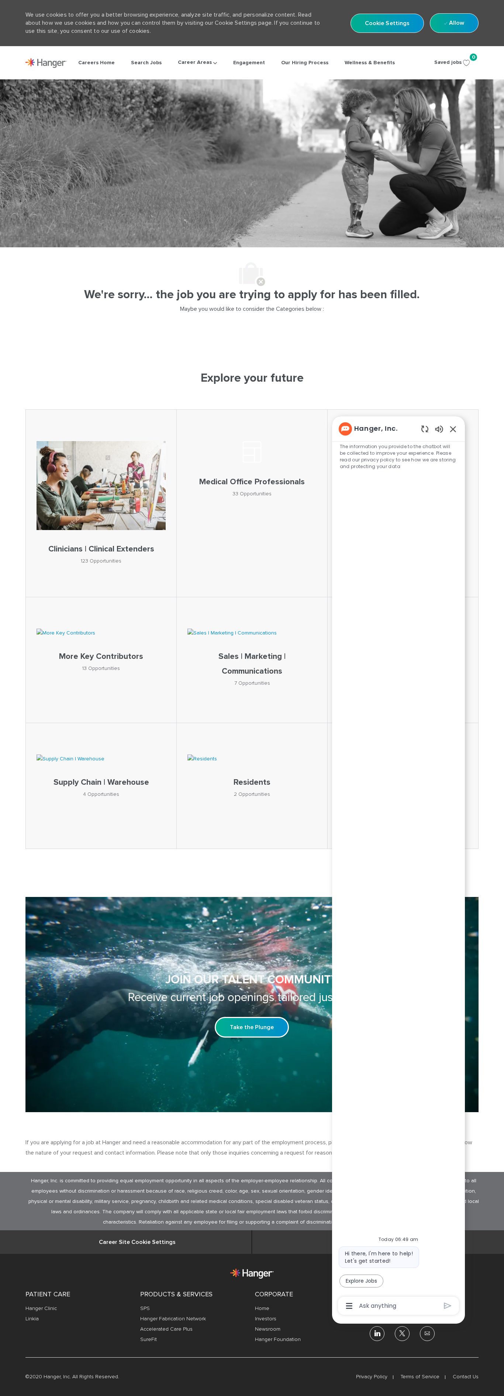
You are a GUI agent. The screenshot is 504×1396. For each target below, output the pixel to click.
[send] (447, 1305)
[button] (387, 23)
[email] (427, 1333)
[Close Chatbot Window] (453, 429)
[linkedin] (377, 1333)
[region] (398, 867)
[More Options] (349, 1306)
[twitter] (402, 1333)
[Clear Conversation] (425, 429)
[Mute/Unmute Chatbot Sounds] (439, 428)
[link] (46, 63)
